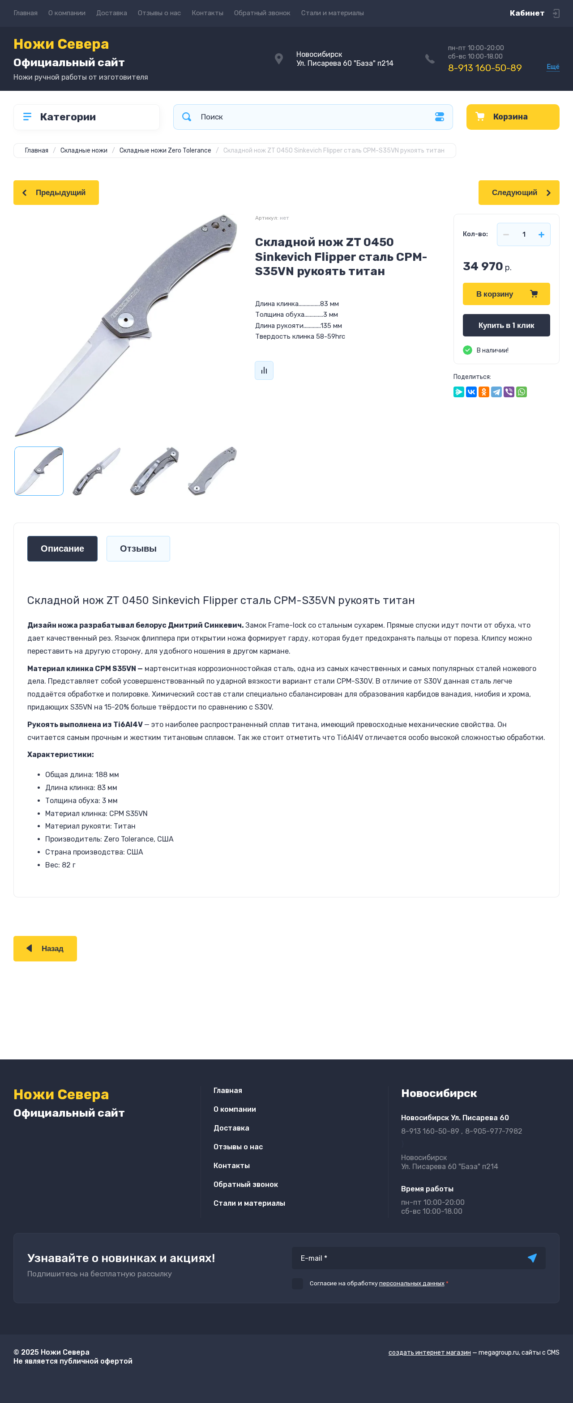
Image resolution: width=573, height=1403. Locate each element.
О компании (67, 13)
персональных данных (412, 1283)
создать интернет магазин (430, 1352)
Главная (25, 13)
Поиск (186, 117)
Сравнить (264, 370)
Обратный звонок (262, 13)
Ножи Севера (69, 52)
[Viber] (509, 392)
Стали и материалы (332, 13)
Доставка (111, 13)
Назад (53, 949)
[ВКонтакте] (471, 392)
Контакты (207, 13)
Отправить (532, 1258)
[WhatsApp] (521, 392)
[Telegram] (496, 392)
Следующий (514, 192)
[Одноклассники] (484, 392)
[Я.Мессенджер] (458, 392)
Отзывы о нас (159, 13)
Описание (62, 549)
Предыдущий (61, 192)
